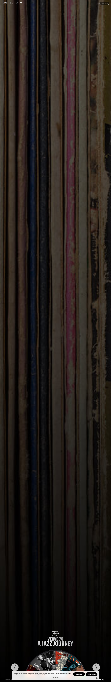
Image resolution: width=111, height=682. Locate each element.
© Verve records (10, 679)
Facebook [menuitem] (106, 680)
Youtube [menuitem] (100, 680)
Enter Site (104, 3)
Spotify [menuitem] (103, 680)
